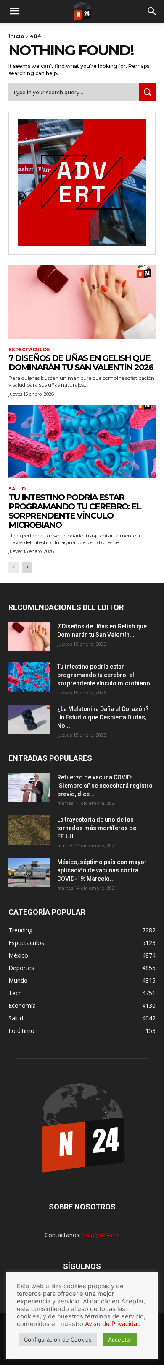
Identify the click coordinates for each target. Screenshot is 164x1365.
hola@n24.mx (100, 1235)
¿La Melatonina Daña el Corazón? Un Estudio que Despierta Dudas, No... (103, 717)
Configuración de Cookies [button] (58, 1339)
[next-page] (27, 567)
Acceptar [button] (120, 1339)
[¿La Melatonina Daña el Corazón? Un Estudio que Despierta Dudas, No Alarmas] (29, 719)
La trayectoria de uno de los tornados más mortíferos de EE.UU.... (96, 828)
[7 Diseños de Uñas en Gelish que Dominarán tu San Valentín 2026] (82, 302)
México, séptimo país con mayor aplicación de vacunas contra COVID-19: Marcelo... (102, 870)
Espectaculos (29, 350)
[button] (14, 11)
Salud (17, 489)
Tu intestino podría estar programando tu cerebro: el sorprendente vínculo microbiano (74, 511)
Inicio (16, 36)
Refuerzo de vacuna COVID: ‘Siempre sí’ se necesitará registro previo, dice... (105, 785)
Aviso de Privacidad (113, 1324)
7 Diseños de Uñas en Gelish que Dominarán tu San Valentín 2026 (80, 362)
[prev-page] (13, 567)
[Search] (152, 11)
